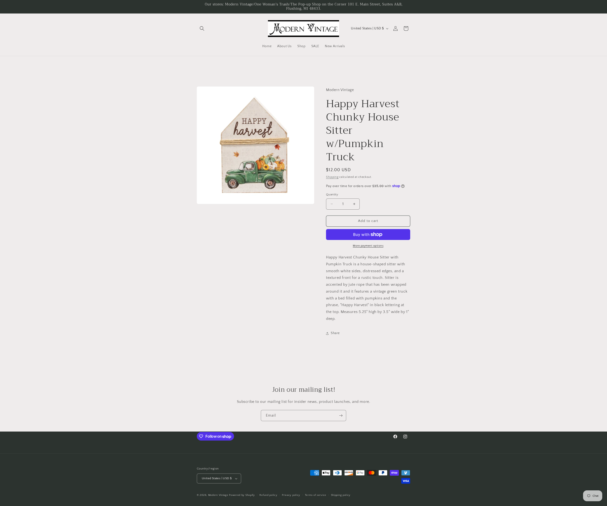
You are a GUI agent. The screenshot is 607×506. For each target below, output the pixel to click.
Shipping (332, 177)
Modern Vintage (218, 495)
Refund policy (268, 495)
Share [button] (335, 333)
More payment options (368, 245)
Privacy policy (291, 495)
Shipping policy (341, 495)
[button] (202, 28)
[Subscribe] (341, 415)
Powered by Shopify (242, 495)
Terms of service (315, 495)
